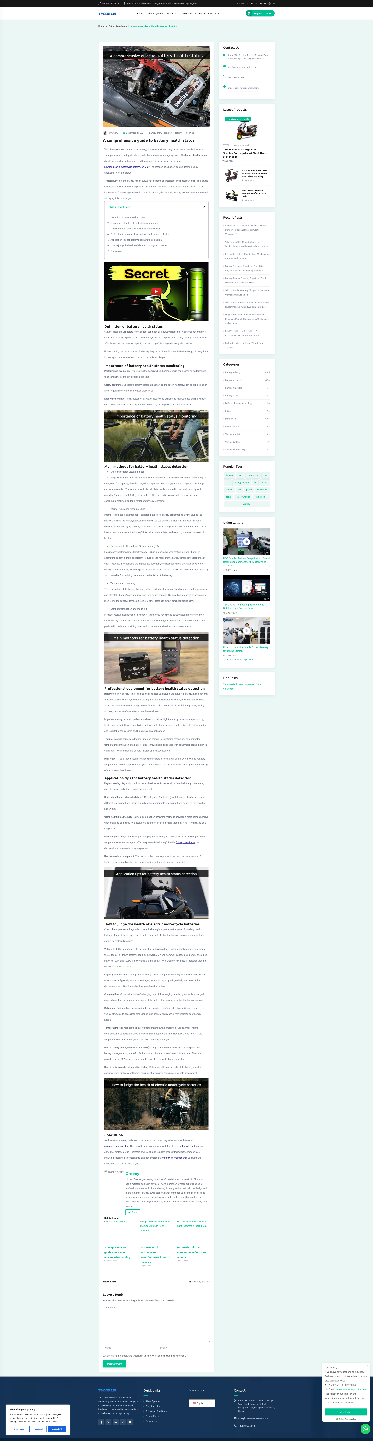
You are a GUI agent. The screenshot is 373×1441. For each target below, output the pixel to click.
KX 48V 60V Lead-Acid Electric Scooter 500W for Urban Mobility (254, 173)
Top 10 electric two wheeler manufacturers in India (192, 1252)
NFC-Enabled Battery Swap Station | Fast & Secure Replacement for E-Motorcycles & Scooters (246, 562)
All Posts (132, 1212)
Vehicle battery (247, 442)
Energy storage (242, 482)
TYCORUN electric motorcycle (236, 145)
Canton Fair (253, 475)
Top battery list (247, 434)
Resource (204, 13)
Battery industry (247, 372)
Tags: (190, 1281)
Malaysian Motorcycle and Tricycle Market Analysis (245, 345)
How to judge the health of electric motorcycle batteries (138, 245)
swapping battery (245, 659)
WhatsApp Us (348, 1412)
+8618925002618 (236, 77)
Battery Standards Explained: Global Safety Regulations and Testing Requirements (245, 268)
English (200, 1403)
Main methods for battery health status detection (135, 228)
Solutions (188, 13)
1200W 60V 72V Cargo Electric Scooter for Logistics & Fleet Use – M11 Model (245, 153)
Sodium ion (262, 490)
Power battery (175, 133)
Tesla (228, 497)
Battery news (247, 395)
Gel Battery (228, 688)
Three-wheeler (243, 497)
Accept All (57, 1429)
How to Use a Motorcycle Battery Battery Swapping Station (245, 649)
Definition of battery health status (127, 217)
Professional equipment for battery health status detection (140, 234)
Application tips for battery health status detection (136, 239)
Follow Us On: (243, 3)
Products (171, 13)
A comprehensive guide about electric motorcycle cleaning (117, 1252)
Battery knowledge (118, 26)
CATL (265, 475)
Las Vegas (229, 161)
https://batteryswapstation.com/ (243, 88)
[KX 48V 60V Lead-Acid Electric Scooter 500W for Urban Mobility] (231, 175)
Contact (219, 13)
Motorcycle (247, 418)
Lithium (206, 1281)
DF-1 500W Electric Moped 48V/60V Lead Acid (254, 193)
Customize (19, 1429)
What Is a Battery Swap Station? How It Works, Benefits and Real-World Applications (246, 244)
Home (140, 13)
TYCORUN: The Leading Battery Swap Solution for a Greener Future (243, 606)
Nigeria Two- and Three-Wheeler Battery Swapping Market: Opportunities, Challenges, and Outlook (247, 319)
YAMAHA (246, 504)
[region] (38, 1420)
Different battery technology (247, 403)
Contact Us (151, 1421)
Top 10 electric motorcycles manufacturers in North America (155, 1255)
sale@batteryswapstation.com (242, 67)
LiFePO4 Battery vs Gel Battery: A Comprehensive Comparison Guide (242, 333)
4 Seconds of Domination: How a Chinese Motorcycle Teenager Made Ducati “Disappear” (245, 230)
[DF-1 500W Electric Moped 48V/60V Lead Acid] (231, 195)
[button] (204, 207)
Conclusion (116, 251)
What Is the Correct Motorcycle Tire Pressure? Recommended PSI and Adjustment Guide (247, 304)
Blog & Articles (153, 1406)
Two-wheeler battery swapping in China (242, 684)
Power (249, 490)
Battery (197, 1281)
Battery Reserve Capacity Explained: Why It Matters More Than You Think (245, 280)
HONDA (265, 482)
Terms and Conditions (156, 1411)
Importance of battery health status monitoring (134, 223)
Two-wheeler (261, 497)
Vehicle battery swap (247, 449)
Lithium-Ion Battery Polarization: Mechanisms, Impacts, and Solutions (247, 256)
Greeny (114, 133)
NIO (239, 490)
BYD (240, 475)
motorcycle (231, 659)
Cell (227, 482)
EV (255, 482)
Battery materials (247, 388)
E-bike (247, 411)
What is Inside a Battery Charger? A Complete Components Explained (247, 292)
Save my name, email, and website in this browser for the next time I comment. (145, 1355)
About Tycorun (155, 13)
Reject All (38, 1429)
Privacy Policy (152, 1416)
